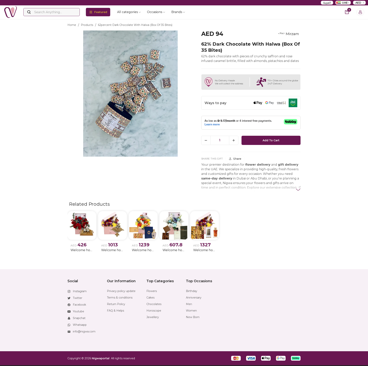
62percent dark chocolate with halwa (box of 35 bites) (135, 25)
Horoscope (153, 310)
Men (189, 304)
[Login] (360, 12)
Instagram (80, 291)
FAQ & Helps (115, 310)
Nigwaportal (100, 358)
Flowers (151, 291)
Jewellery (152, 317)
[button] (236, 358)
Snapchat (79, 318)
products (87, 25)
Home (71, 25)
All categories (127, 12)
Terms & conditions (119, 297)
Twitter (77, 298)
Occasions (154, 12)
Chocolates (153, 304)
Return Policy (116, 304)
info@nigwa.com (84, 331)
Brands (176, 12)
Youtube (78, 311)
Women (191, 310)
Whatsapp (80, 325)
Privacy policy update (121, 291)
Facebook (79, 304)
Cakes (150, 297)
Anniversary (193, 297)
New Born (193, 317)
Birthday (191, 291)
